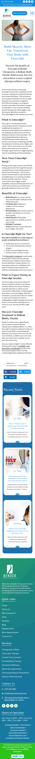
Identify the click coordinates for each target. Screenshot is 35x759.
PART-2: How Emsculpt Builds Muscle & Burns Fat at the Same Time (17, 531)
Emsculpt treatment (13, 256)
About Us (6, 609)
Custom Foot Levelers (11, 657)
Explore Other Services (12, 676)
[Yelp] (29, 1)
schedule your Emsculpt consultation (16, 347)
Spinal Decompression (12, 669)
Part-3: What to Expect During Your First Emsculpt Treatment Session (17, 426)
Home (4, 605)
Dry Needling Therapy (11, 661)
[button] (32, 13)
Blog (4, 624)
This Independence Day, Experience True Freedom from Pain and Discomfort (17, 478)
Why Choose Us (9, 613)
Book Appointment (10, 632)
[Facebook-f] (24, 1)
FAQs (4, 617)
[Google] (32, 1)
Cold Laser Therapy (10, 653)
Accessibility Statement (21, 750)
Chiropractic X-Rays (10, 649)
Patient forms (8, 628)
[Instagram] (27, 1)
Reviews (5, 621)
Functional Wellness (11, 665)
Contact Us (7, 636)
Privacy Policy (20, 747)
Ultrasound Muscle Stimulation (15, 672)
